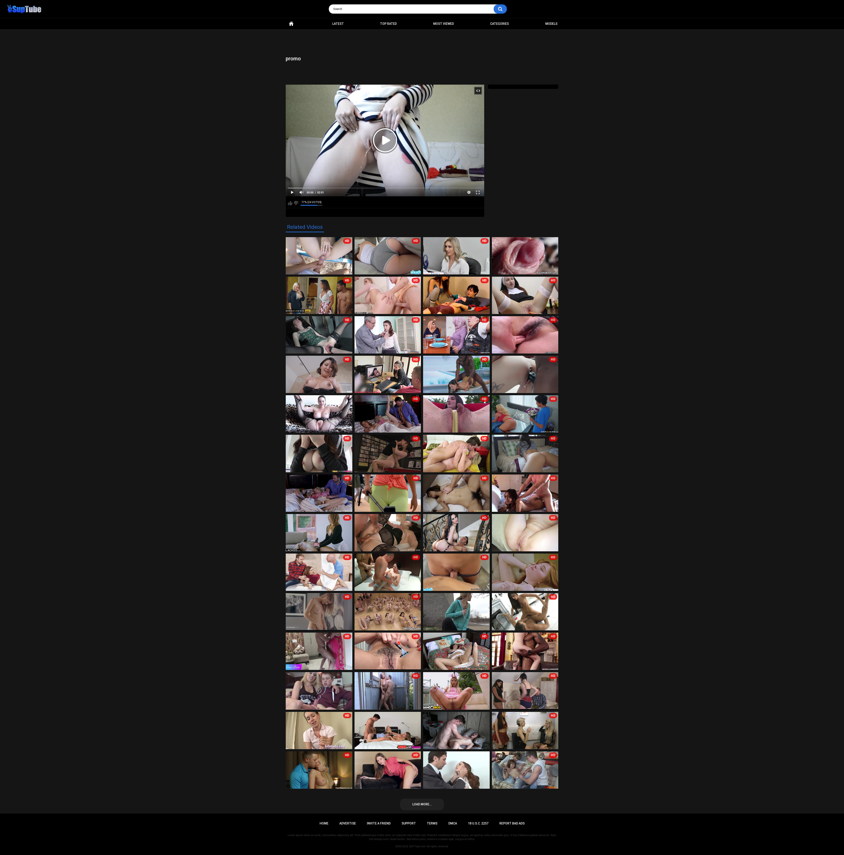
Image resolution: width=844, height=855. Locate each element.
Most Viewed (443, 23)
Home (291, 23)
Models (551, 23)
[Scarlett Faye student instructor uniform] (456, 770)
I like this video (290, 203)
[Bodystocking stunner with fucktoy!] (319, 414)
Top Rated (388, 23)
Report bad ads (512, 823)
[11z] (456, 730)
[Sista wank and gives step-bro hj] (319, 690)
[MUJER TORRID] (388, 730)
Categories (499, 23)
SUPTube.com (417, 846)
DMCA (452, 823)
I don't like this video (296, 203)
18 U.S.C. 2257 (478, 823)
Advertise (347, 823)
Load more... (422, 804)
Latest (338, 23)
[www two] (456, 611)
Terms (432, 823)
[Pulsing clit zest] (525, 255)
